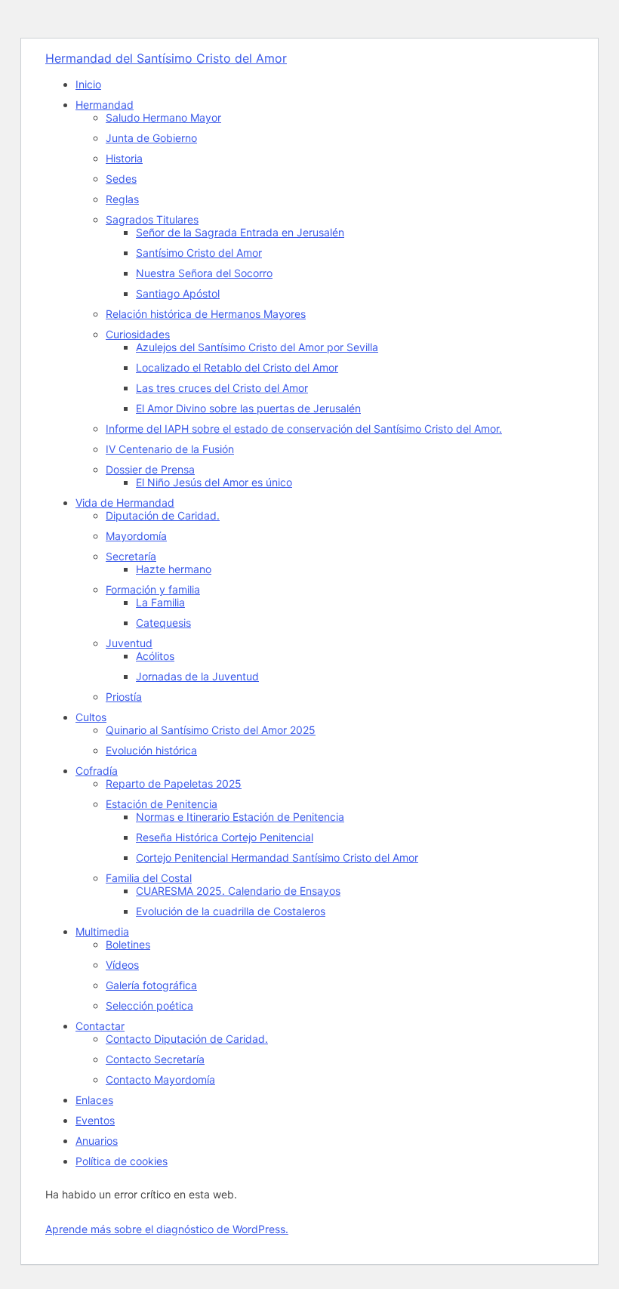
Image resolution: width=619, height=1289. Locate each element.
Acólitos (155, 655)
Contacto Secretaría (155, 1059)
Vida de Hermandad (124, 502)
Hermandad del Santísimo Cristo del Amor (166, 58)
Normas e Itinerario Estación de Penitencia (240, 816)
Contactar (100, 1025)
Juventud (129, 643)
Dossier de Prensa (150, 469)
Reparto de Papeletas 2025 (174, 783)
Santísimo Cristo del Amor (199, 252)
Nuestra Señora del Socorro (204, 273)
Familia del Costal (149, 877)
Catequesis (163, 622)
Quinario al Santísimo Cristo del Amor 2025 (211, 729)
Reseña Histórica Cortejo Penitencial (224, 837)
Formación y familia (153, 589)
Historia (124, 158)
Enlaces (94, 1099)
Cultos (90, 717)
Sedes (121, 178)
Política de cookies (121, 1161)
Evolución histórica (151, 750)
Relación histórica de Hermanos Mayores (206, 313)
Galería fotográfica (151, 985)
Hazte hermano (173, 569)
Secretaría (131, 556)
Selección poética (149, 1005)
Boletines (128, 944)
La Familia (160, 602)
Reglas (122, 199)
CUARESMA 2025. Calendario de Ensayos (238, 890)
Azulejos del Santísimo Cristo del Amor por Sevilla (257, 347)
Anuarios (96, 1140)
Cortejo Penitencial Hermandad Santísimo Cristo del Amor (277, 857)
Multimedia (102, 931)
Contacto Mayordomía (160, 1079)
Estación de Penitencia (161, 803)
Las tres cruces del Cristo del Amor (222, 387)
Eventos (95, 1120)
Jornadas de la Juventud (197, 676)
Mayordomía (136, 535)
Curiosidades (138, 334)
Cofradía (96, 770)
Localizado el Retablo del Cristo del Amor (237, 367)
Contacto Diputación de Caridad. (187, 1038)
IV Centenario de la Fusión (170, 449)
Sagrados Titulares (152, 219)
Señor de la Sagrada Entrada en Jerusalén (240, 232)
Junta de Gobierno (151, 137)
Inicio (88, 84)
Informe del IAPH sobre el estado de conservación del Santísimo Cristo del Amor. (304, 428)
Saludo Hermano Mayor (163, 117)
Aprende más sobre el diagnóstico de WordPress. (166, 1229)
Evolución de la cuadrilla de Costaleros (230, 911)
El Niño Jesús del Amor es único (214, 482)
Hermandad (104, 104)
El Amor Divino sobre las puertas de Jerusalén (248, 408)
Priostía (124, 696)
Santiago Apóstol (178, 293)
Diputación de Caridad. (163, 515)
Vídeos (122, 964)
